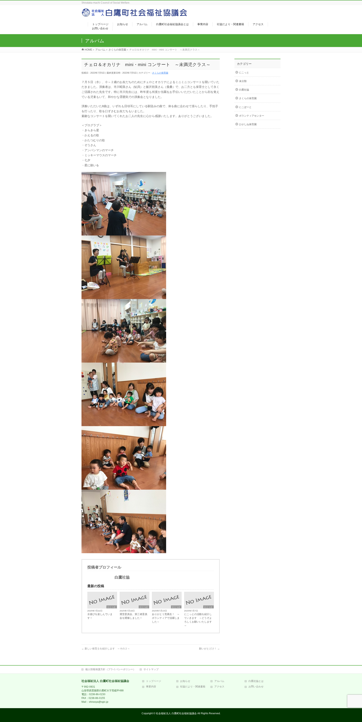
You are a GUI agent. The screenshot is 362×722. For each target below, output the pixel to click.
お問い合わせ (256, 686)
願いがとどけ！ (209, 648)
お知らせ (185, 681)
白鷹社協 (244, 89)
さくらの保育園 (160, 73)
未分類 (243, 81)
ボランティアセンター (251, 115)
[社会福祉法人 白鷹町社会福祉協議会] (135, 15)
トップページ (153, 681)
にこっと (111, 607)
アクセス (219, 686)
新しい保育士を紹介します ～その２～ (105, 648)
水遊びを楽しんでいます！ (99, 616)
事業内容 (151, 686)
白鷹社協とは (256, 681)
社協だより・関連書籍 (192, 686)
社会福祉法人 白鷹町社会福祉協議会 (176, 713)
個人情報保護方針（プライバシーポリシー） (110, 669)
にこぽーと (245, 107)
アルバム (219, 681)
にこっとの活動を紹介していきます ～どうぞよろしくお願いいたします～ (198, 620)
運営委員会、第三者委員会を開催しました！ (133, 616)
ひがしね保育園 (248, 124)
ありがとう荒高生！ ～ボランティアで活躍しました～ (166, 618)
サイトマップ (151, 669)
